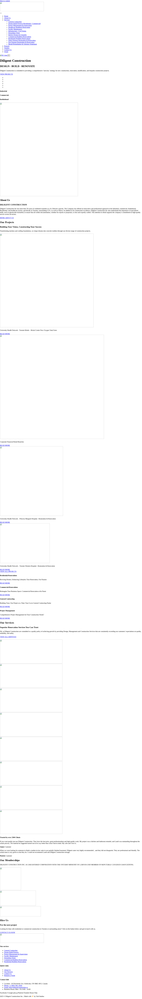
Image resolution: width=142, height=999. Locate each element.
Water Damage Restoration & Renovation (22, 40)
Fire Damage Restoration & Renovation (21, 42)
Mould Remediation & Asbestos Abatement (22, 44)
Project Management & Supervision (20, 25)
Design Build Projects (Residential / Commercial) (24, 23)
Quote (6, 52)
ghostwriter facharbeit (16, 212)
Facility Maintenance (15, 29)
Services (7, 20)
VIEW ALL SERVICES (8, 637)
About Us (7, 18)
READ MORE (5, 334)
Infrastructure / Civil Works (17, 31)
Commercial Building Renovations (19, 37)
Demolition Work (14, 33)
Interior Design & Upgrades (17, 35)
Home (6, 16)
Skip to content (5, 1)
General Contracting (15, 22)
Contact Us (8, 50)
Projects (6, 46)
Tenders (6, 48)
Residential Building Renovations (19, 38)
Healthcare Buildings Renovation (19, 27)
